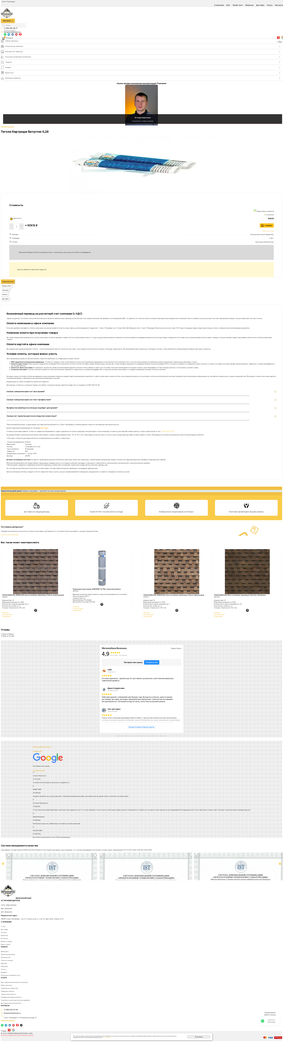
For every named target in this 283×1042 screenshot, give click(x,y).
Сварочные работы (8, 994)
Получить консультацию (10, 535)
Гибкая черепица (11, 41)
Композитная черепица (14, 51)
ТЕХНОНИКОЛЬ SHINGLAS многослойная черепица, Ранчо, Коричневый (33, 595)
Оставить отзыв (39, 770)
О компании (219, 5)
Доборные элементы (13, 78)
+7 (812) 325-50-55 (168, 431)
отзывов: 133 (37, 751)
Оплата (4, 932)
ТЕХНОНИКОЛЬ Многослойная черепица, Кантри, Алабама (240, 595)
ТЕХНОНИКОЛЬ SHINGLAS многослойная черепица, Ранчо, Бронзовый (173, 595)
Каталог (7, 21)
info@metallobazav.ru (12, 32)
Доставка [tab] (5, 299)
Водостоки (9, 73)
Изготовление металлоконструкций (14, 982)
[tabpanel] (141, 349)
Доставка (260, 5)
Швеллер (4, 966)
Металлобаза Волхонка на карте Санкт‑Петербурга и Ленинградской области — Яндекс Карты (141, 736)
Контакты (4, 938)
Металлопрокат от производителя (16, 900)
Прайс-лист (238, 5)
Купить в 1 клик (268, 231)
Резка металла (6, 985)
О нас (3, 926)
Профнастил (5, 957)
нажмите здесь (107, 1037)
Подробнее (6, 616)
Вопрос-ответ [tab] (6, 286)
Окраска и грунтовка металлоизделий (15, 1000)
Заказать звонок (10, 30)
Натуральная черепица (14, 46)
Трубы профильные (8, 954)
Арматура (4, 951)
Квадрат (4, 972)
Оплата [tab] (4, 294)
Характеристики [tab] (8, 281)
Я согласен (199, 1037)
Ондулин (8, 62)
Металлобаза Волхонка (42, 747)
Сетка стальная (7, 960)
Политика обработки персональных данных (17, 1035)
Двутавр (4, 963)
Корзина (9, 38)
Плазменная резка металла (11, 997)
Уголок (3, 969)
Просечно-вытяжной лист (10, 975)
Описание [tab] (5, 290)
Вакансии (249, 5)
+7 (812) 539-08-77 (10, 28)
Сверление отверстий (9, 988)
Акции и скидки (6, 941)
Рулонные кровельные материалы (18, 57)
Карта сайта (5, 944)
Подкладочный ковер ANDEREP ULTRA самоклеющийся (97, 589)
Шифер (8, 67)
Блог (228, 5)
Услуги (269, 5)
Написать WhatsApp (271, 1021)
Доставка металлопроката (11, 1003)
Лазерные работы (7, 991)
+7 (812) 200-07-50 (11, 1010)
